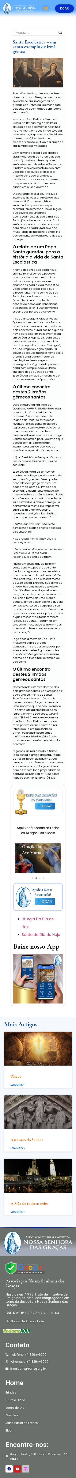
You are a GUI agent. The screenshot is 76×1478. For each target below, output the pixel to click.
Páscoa (16, 1076)
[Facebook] (9, 1469)
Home (14, 1383)
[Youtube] (17, 1469)
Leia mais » (18, 1084)
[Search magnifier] (60, 32)
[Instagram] (25, 1469)
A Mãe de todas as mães (29, 1203)
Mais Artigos (20, 1024)
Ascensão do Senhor (27, 1139)
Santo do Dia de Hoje (41, 934)
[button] (45, 8)
